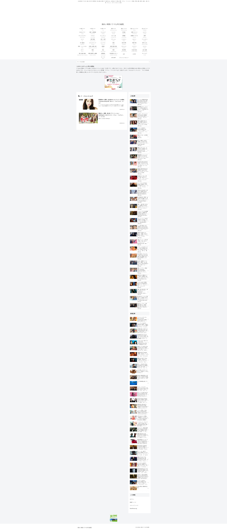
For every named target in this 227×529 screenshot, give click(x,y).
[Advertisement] (113, 13)
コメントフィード (134, 505)
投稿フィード (133, 502)
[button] (149, 61)
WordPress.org (133, 508)
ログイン (132, 499)
